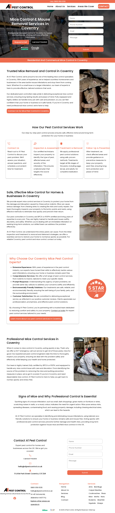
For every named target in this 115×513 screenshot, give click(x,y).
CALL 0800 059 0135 (57, 1)
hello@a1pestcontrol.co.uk (30, 466)
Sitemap (92, 510)
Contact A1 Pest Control (30, 440)
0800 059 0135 (36, 487)
